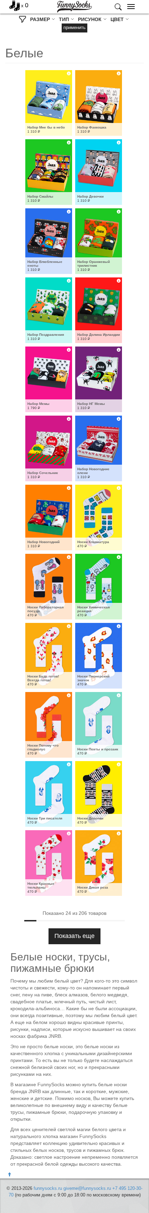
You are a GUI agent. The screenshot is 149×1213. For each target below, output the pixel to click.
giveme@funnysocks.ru (87, 1188)
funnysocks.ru (48, 1188)
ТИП (64, 19)
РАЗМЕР (40, 19)
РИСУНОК (90, 19)
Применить (74, 27)
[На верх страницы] (9, 1174)
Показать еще (74, 935)
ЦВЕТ (118, 19)
